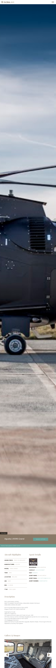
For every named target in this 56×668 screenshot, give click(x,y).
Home (3, 545)
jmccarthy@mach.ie (44, 578)
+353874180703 (43, 581)
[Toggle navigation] (53, 2)
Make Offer (40, 539)
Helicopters (8, 545)
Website (35, 572)
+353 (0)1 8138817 (40, 570)
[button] (6, 655)
